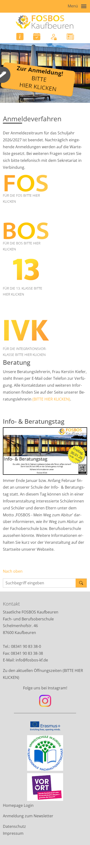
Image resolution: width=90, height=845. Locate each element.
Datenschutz (14, 826)
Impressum (13, 833)
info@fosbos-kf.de (32, 660)
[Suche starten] (81, 583)
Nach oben (13, 571)
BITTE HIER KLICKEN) (52, 399)
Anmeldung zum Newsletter (28, 816)
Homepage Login (18, 805)
